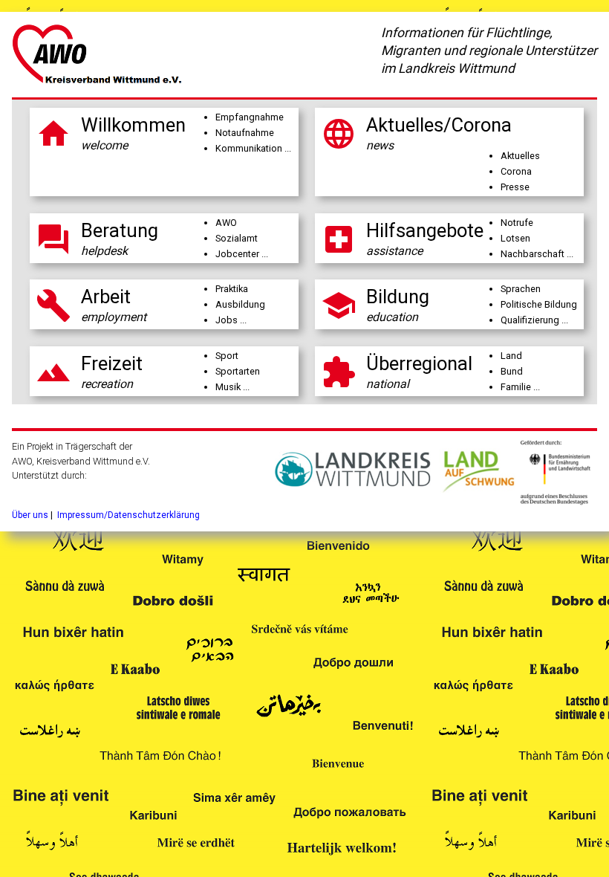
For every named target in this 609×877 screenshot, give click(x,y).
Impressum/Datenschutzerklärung (128, 515)
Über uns (30, 515)
